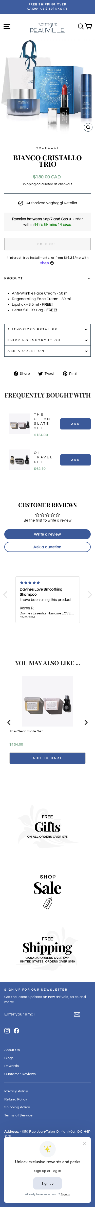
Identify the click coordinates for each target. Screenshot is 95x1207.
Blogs (9, 1058)
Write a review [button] (47, 534)
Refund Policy (15, 1099)
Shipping (29, 184)
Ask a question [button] (47, 547)
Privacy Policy (16, 1091)
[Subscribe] (77, 1014)
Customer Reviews (20, 1074)
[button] (47, 278)
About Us (12, 1050)
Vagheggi (47, 147)
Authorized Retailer (33, 329)
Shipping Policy (17, 1107)
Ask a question (26, 350)
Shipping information (34, 340)
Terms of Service (18, 1115)
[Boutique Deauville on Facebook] (16, 1030)
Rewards (11, 1066)
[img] (47, 583)
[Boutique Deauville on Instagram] (7, 1030)
